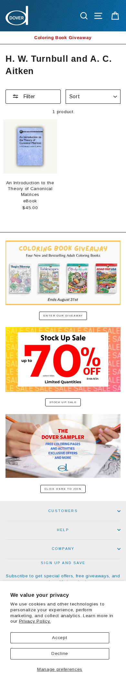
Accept (59, 637)
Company (63, 549)
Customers (63, 511)
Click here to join (63, 488)
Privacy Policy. (35, 621)
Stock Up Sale (63, 402)
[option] (63, 38)
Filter (28, 96)
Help (63, 530)
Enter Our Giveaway (63, 315)
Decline (59, 653)
